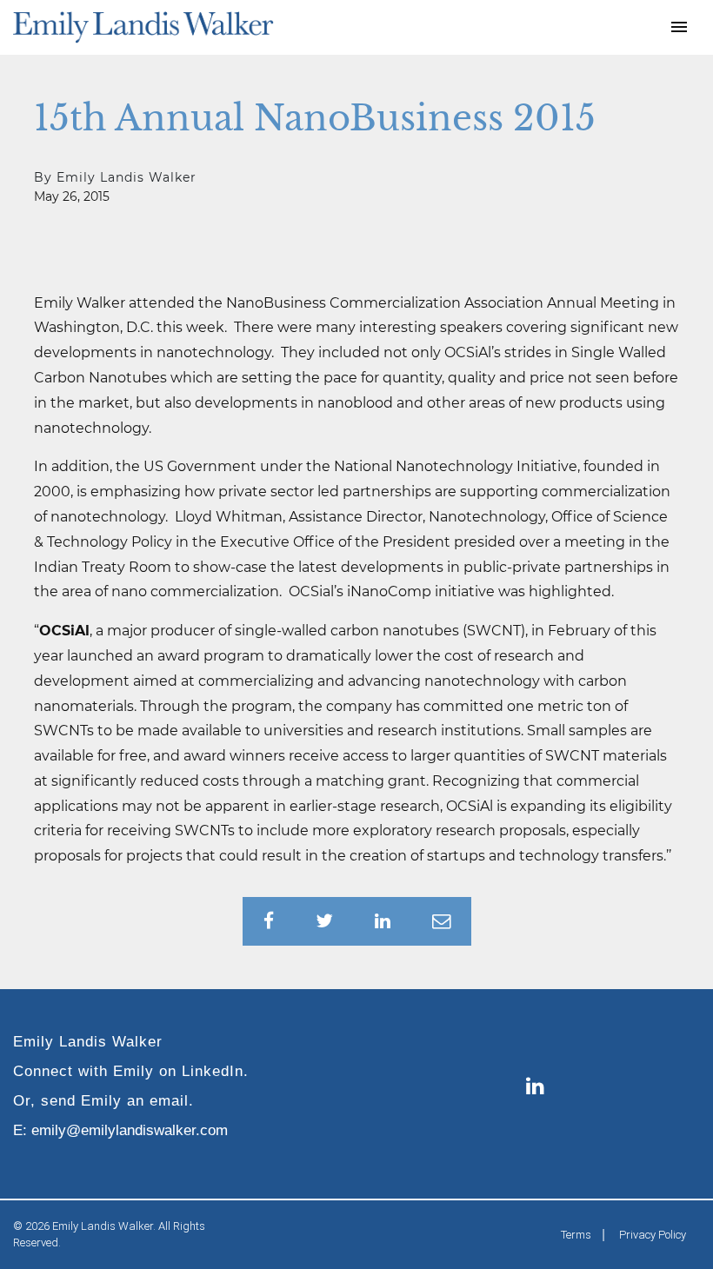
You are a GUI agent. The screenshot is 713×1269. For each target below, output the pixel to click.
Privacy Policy (652, 1234)
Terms (576, 1234)
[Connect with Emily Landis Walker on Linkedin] (535, 1087)
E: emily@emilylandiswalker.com (120, 1130)
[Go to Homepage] (143, 27)
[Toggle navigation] (679, 27)
